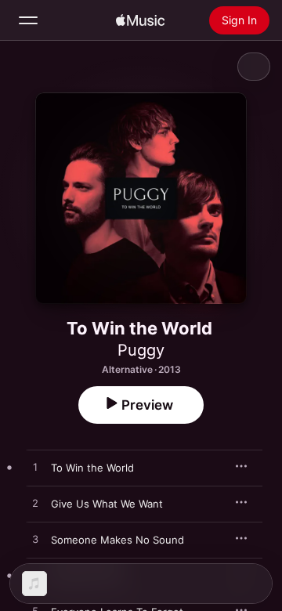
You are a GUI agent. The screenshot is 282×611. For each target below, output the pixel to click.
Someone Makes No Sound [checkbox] (117, 539)
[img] (140, 20)
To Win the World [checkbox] (92, 467)
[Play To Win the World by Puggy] (35, 468)
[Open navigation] (28, 20)
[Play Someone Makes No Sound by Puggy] (35, 540)
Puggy (141, 350)
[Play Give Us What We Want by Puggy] (35, 504)
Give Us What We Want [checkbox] (107, 503)
